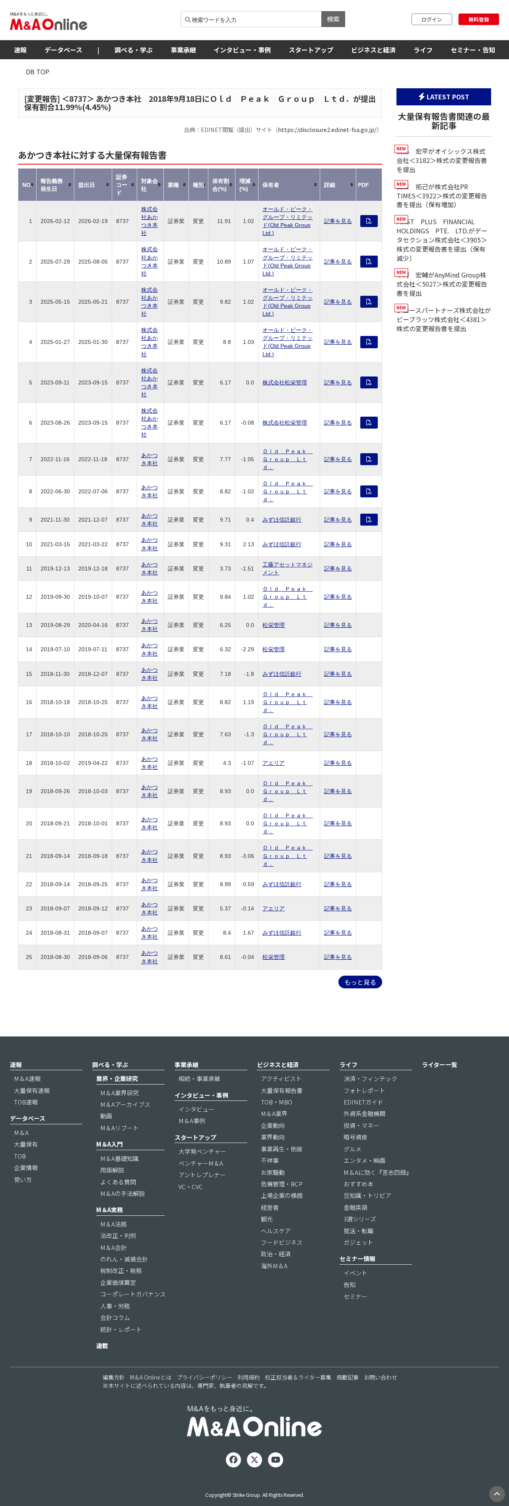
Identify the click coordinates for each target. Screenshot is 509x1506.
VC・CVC (191, 1186)
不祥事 (270, 1160)
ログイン (432, 19)
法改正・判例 (118, 1235)
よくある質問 (118, 1182)
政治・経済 (276, 1254)
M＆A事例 (192, 1120)
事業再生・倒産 (282, 1149)
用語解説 (112, 1170)
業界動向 (273, 1137)
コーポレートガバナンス (133, 1294)
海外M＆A (274, 1265)
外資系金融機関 (364, 1113)
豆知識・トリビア (367, 1195)
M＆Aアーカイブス (125, 1104)
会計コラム (115, 1317)
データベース (63, 49)
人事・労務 (115, 1306)
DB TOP (37, 71)
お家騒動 (273, 1172)
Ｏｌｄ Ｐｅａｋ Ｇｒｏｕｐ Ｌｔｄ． (287, 459)
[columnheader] (27, 185)
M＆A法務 (113, 1224)
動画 (106, 1116)
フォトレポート (364, 1090)
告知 (350, 1284)
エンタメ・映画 (364, 1160)
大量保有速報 (32, 1090)
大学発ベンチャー (202, 1151)
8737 (78, 98)
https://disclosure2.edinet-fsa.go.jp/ (327, 129)
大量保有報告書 (282, 1090)
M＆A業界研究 (119, 1093)
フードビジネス (282, 1242)
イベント (355, 1273)
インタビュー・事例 (242, 49)
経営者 (270, 1207)
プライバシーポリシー (204, 1377)
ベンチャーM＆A (201, 1163)
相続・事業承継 (199, 1078)
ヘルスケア (276, 1231)
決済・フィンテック (370, 1078)
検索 (333, 18)
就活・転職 (358, 1231)
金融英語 (355, 1207)
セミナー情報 (357, 1258)
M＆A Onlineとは (150, 1377)
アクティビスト (281, 1078)
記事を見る (338, 221)
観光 (267, 1219)
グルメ (352, 1149)
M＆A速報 (27, 1078)
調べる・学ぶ (134, 49)
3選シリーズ (360, 1219)
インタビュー (196, 1109)
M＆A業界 (274, 1113)
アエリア (273, 763)
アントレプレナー (202, 1174)
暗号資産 (355, 1137)
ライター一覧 (439, 1064)
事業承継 (183, 49)
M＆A (21, 1132)
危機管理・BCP (282, 1184)
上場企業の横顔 (282, 1195)
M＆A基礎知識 (119, 1158)
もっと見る (360, 982)
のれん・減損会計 (124, 1259)
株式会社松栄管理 (284, 382)
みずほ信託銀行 (281, 519)
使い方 (23, 1179)
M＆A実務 (109, 1209)
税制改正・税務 (121, 1270)
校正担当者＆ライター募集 (298, 1377)
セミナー (355, 1296)
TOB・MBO (276, 1102)
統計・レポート (121, 1329)
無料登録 (478, 19)
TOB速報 (26, 1102)
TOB (20, 1156)
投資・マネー (361, 1125)
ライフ (423, 49)
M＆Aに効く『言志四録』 (378, 1172)
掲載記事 (347, 1377)
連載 (102, 1345)
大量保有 (26, 1144)
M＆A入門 (109, 1144)
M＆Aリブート (119, 1128)
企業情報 (26, 1167)
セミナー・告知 (473, 49)
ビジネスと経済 (373, 49)
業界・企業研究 (117, 1078)
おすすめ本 (358, 1184)
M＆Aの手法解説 (122, 1193)
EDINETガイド (363, 1102)
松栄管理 (273, 625)
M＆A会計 (113, 1247)
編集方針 (114, 1377)
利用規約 (248, 1377)
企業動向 (273, 1125)
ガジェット (358, 1242)
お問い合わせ (380, 1377)
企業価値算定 (118, 1282)
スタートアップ (311, 49)
